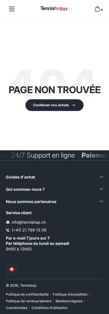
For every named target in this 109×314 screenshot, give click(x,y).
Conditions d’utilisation (50, 308)
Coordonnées (16, 308)
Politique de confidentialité (27, 294)
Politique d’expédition (70, 294)
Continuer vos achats (51, 105)
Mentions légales (69, 301)
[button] (97, 9)
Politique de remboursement (28, 301)
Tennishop (28, 285)
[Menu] (12, 9)
